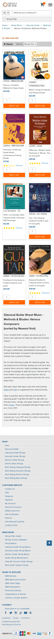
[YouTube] (25, 613)
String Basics (11, 543)
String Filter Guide (13, 536)
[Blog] (30, 613)
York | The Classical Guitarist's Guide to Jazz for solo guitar (38, 221)
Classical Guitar (32, 25)
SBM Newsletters (12, 587)
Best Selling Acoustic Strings (18, 471)
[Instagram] (16, 613)
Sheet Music (16, 25)
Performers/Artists (13, 591)
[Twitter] (11, 613)
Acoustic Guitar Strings (15, 456)
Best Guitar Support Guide (17, 565)
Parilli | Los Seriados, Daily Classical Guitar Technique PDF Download (13, 218)
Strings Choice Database (16, 540)
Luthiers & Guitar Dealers (16, 598)
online (11, 405)
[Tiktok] (20, 613)
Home (4, 25)
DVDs (6, 390)
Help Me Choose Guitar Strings (19, 562)
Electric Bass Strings (14, 464)
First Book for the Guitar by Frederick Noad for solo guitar (14, 283)
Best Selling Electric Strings (17, 474)
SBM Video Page (12, 583)
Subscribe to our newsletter (17, 609)
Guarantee (6, 618)
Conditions (25, 618)
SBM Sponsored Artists (15, 580)
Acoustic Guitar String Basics (18, 551)
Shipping (9, 496)
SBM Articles (10, 576)
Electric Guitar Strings (14, 460)
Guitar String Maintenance (16, 558)
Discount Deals (12, 449)
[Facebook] (6, 613)
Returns (8, 518)
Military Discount (12, 511)
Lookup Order (11, 525)
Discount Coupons (13, 507)
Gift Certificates (12, 514)
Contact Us (10, 489)
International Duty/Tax (14, 522)
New (7, 445)
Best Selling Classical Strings (18, 467)
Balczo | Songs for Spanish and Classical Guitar (39, 91)
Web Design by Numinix (11, 625)
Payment (9, 500)
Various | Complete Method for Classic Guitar (13, 86)
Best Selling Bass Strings (16, 478)
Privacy (16, 618)
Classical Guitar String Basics (18, 547)
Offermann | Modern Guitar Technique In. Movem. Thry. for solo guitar (40, 153)
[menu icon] (50, 5)
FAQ (7, 493)
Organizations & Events (15, 594)
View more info (11, 38)
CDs (15, 390)
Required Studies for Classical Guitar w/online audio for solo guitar (39, 283)
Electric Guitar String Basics (17, 554)
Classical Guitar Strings (15, 453)
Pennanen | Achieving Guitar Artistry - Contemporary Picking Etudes (12, 154)
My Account (10, 503)
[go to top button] (49, 543)
